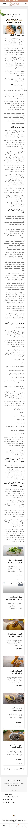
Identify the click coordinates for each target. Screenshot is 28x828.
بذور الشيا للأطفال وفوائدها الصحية (16, 746)
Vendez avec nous (8, 794)
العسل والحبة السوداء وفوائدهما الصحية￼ (15, 635)
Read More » (19, 575)
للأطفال (13, 39)
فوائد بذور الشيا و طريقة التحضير (16, 709)
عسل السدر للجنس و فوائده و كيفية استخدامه (14, 598)
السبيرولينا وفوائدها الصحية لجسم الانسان (15, 561)
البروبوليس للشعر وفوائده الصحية (16, 672)
